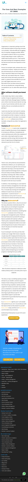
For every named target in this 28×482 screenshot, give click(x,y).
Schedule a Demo (13, 317)
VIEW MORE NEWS (8, 359)
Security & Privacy (5, 468)
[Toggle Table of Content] (20, 35)
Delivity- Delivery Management (8, 406)
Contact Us (4, 464)
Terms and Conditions (6, 470)
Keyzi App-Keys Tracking (7, 452)
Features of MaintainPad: (10, 39)
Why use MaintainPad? (9, 40)
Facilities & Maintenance (14, 13)
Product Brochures (6, 456)
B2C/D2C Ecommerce (6, 396)
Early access (4, 466)
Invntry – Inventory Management (8, 379)
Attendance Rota (5, 383)
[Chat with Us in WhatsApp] (24, 474)
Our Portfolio (4, 460)
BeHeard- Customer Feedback (8, 408)
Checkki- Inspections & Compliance (9, 438)
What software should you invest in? (13, 37)
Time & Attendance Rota (7, 404)
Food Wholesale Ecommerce (8, 427)
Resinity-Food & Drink (6, 413)
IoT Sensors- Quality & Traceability (9, 415)
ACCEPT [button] (23, 480)
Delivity (3, 385)
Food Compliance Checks (7, 417)
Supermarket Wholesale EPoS (8, 398)
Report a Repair (5, 373)
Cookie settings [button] (17, 480)
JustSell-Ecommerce (6, 392)
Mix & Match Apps (5, 435)
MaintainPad (23, 13)
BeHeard (3, 387)
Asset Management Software (8, 371)
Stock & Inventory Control (7, 402)
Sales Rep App (5, 400)
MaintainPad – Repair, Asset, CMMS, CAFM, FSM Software (14, 369)
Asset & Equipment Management (9, 425)
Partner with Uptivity (6, 458)
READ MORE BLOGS (19, 359)
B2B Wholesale (5, 394)
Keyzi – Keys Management (7, 375)
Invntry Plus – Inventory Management (10, 381)
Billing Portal (4, 462)
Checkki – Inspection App (7, 377)
